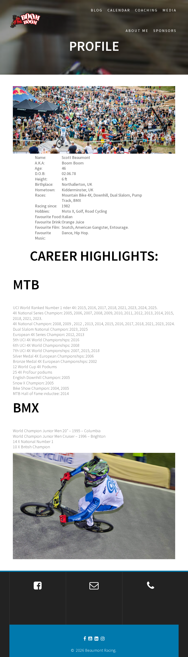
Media (170, 10)
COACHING (146, 10)
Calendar (119, 10)
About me (137, 30)
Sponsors (165, 30)
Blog (96, 10)
